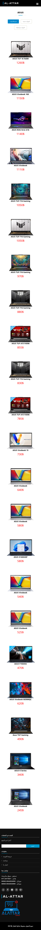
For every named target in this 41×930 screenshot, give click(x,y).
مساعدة (5, 861)
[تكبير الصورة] (18, 45)
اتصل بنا (5, 865)
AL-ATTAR (11, 3)
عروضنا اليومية (7, 856)
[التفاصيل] (22, 45)
